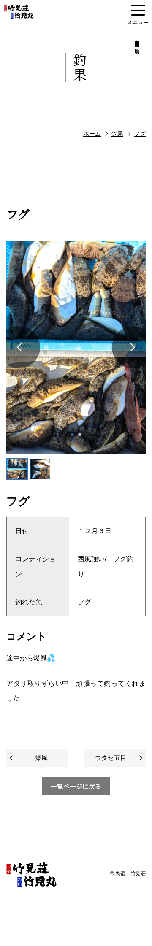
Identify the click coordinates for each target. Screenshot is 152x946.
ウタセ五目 (111, 757)
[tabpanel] (76, 347)
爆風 (41, 757)
